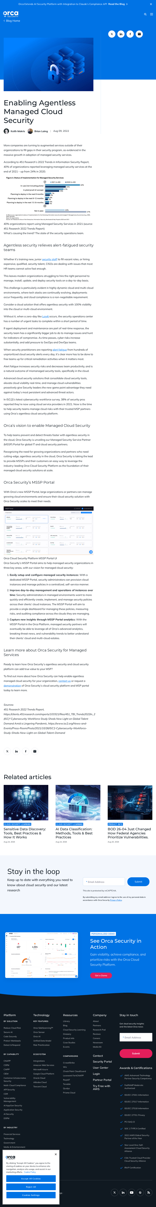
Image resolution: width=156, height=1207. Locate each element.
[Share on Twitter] (111, 34)
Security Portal (102, 1061)
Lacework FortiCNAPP (73, 1075)
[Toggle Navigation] (151, 14)
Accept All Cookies (31, 1178)
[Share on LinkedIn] (121, 34)
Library (66, 1021)
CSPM (6, 1065)
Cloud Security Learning (74, 1029)
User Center (100, 1067)
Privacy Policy (116, 900)
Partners (97, 1025)
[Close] (55, 1154)
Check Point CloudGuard (74, 1071)
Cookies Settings (31, 1195)
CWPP (7, 1069)
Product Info (68, 1038)
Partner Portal (102, 1080)
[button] (151, 4)
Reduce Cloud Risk (12, 1028)
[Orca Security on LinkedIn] (123, 1192)
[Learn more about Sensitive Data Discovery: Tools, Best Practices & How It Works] (26, 802)
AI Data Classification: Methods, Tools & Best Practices (74, 833)
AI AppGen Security (13, 1105)
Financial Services (12, 1134)
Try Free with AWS (101, 1087)
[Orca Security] (10, 14)
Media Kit (97, 1047)
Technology (9, 1138)
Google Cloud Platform (43, 1073)
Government (9, 1142)
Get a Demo (101, 975)
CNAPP (7, 1061)
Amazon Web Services (43, 1065)
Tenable (67, 1084)
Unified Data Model (42, 1040)
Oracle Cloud (39, 1078)
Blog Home (13, 20)
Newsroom (98, 1042)
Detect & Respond (12, 1045)
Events (66, 1047)
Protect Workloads (12, 1040)
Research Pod (99, 1029)
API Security (9, 1089)
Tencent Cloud (40, 1086)
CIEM (6, 1073)
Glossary (67, 1034)
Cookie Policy (30, 1172)
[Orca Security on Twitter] (114, 1192)
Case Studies (69, 1042)
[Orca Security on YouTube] (131, 1192)
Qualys (66, 1088)
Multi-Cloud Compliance (15, 1085)
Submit (138, 881)
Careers (96, 1038)
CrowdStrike (69, 1062)
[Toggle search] (145, 14)
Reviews (97, 1034)
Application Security (13, 1110)
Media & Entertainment (14, 1147)
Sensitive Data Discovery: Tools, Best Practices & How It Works (25, 833)
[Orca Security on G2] (140, 1192)
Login (96, 1074)
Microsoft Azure (40, 1069)
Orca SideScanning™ (43, 1028)
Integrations (39, 1061)
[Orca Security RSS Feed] (148, 1192)
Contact (98, 1055)
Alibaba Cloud (40, 1082)
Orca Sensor (39, 1032)
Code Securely (10, 1036)
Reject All (31, 1187)
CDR (6, 1094)
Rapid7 (66, 1080)
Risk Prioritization (41, 1045)
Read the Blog (116, 3)
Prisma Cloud (69, 1092)
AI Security (9, 1114)
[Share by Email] (139, 34)
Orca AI (36, 1036)
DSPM (6, 1118)
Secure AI (8, 1032)
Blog (65, 1025)
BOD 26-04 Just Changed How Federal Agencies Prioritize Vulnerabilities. (129, 833)
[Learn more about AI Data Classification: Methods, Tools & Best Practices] (78, 802)
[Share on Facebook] (130, 34)
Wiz (65, 1067)
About (96, 1021)
